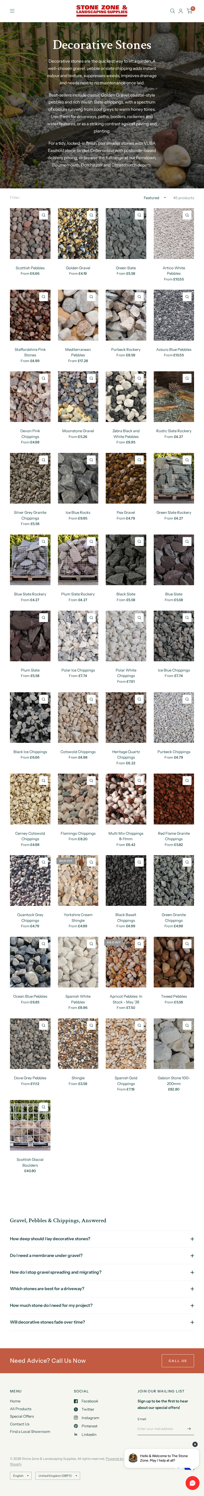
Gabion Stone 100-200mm (174, 1081)
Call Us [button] (178, 1361)
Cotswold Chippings (78, 751)
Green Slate (126, 268)
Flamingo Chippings (78, 833)
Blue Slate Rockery (30, 594)
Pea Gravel (126, 512)
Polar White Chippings (126, 673)
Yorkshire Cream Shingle (78, 917)
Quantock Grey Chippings (30, 917)
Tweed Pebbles (174, 996)
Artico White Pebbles (174, 271)
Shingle (78, 1078)
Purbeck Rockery (126, 349)
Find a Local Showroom (30, 1431)
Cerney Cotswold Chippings (30, 836)
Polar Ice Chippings (78, 670)
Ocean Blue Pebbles (30, 996)
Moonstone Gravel (78, 430)
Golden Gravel (78, 268)
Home (15, 1401)
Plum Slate (30, 670)
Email (142, 1419)
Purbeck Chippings (173, 751)
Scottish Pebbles (30, 268)
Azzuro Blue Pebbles (173, 349)
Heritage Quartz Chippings (126, 754)
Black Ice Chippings (30, 751)
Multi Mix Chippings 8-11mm (125, 836)
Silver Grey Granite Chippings (30, 515)
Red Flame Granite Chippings (174, 836)
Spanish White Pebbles (78, 999)
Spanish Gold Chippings (126, 1081)
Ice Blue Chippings (174, 670)
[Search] (172, 11)
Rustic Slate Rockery (174, 430)
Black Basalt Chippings (125, 917)
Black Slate (125, 594)
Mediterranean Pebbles (78, 352)
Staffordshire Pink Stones (30, 352)
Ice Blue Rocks (78, 512)
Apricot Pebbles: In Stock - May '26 (126, 999)
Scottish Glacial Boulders (30, 1162)
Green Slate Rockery (173, 512)
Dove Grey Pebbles (30, 1078)
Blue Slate (173, 594)
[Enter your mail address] (189, 1428)
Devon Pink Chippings (30, 433)
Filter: (15, 197)
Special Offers (22, 1416)
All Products (20, 1408)
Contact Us (19, 1424)
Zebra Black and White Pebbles (126, 433)
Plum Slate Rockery (78, 594)
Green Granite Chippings (174, 917)
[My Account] (181, 11)
